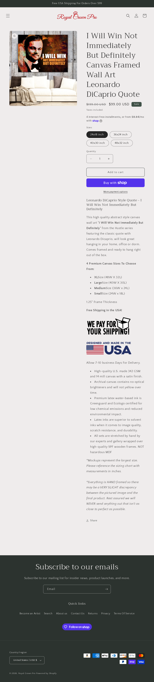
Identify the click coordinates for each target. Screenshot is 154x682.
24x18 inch (97, 134)
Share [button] (93, 520)
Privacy (105, 613)
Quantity (91, 151)
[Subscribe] (106, 589)
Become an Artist (30, 613)
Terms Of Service (124, 613)
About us (61, 613)
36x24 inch (121, 134)
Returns (92, 613)
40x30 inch (97, 143)
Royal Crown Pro (27, 673)
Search (48, 613)
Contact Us (78, 613)
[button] (8, 16)
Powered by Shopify (46, 673)
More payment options (115, 191)
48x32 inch (122, 143)
